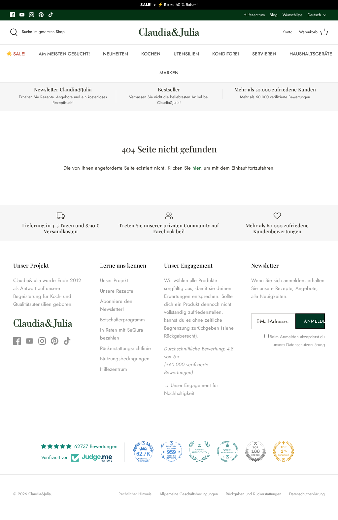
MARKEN (169, 72)
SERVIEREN (264, 53)
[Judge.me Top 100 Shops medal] (255, 451)
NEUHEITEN (115, 53)
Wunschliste (292, 15)
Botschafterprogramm (122, 319)
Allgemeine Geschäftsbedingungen (188, 494)
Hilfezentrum (254, 15)
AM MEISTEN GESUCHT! (64, 53)
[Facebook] (12, 14)
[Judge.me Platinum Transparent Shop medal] (227, 451)
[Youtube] (21, 14)
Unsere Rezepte (116, 291)
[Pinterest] (41, 14)
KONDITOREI (225, 53)
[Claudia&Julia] (169, 32)
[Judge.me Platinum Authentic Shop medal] (199, 451)
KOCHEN (150, 53)
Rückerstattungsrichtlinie (125, 348)
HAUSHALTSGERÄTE (310, 53)
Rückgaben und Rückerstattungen (253, 494)
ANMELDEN (314, 321)
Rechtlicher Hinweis (135, 494)
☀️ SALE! (15, 53)
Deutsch (314, 15)
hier (196, 168)
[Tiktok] (50, 14)
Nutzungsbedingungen (125, 358)
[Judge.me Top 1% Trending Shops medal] (283, 451)
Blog (274, 15)
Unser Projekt (114, 280)
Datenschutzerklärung (305, 344)
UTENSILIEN (186, 53)
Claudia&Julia (39, 494)
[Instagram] (31, 14)
